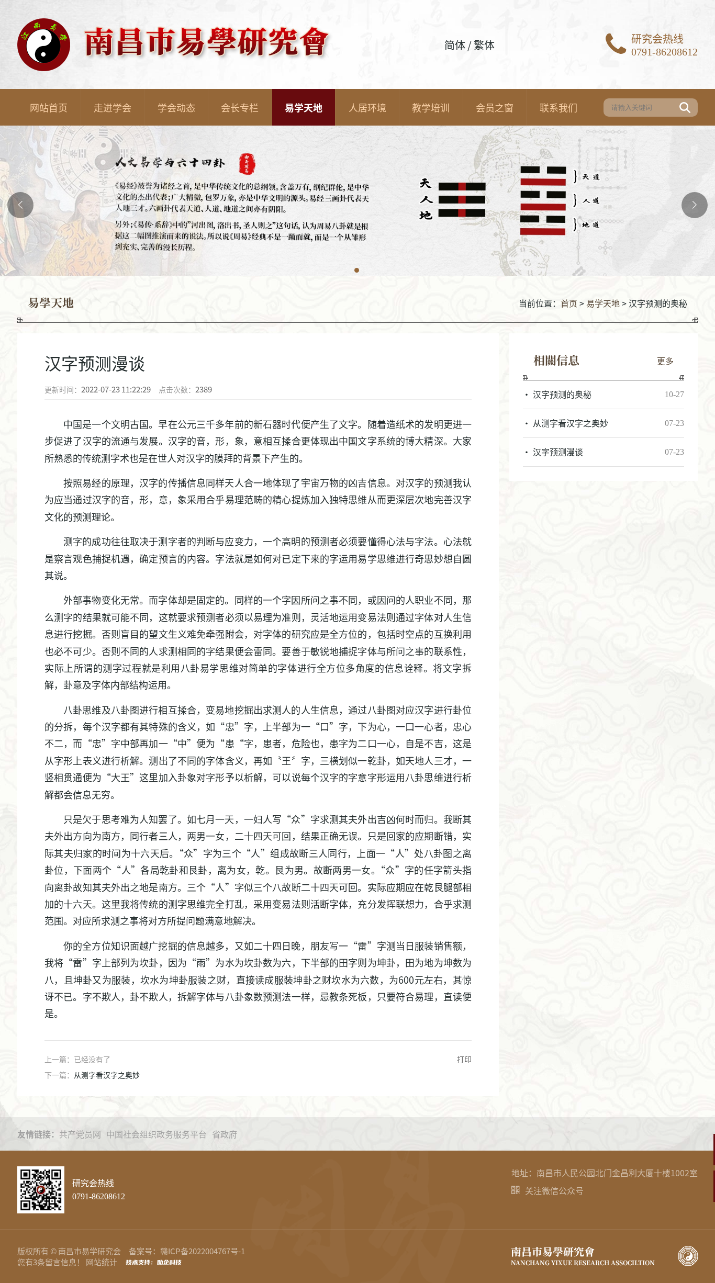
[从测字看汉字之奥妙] (603, 423)
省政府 (224, 1134)
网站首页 (49, 107)
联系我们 (558, 107)
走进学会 (112, 107)
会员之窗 (494, 107)
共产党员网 (80, 1134)
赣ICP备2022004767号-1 (202, 1250)
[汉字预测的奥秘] (603, 394)
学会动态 (176, 107)
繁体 (484, 44)
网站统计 (101, 1261)
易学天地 (303, 107)
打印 (464, 1059)
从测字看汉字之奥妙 (107, 1075)
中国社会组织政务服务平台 (156, 1134)
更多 (665, 360)
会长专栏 (240, 107)
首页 (569, 303)
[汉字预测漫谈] (603, 452)
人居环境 (367, 107)
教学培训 (431, 107)
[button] (357, 271)
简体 (454, 44)
